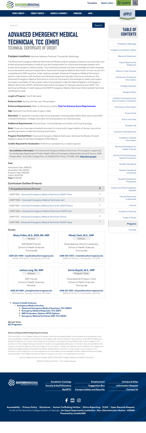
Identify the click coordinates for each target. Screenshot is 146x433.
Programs (131, 223)
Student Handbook (127, 163)
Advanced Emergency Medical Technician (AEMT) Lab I (47, 210)
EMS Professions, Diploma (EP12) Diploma (41, 313)
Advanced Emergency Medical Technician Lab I (43, 199)
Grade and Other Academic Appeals (123, 189)
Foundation (77, 13)
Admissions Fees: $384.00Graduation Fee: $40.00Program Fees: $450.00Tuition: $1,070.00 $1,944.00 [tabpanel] (19, 172)
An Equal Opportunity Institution (78, 410)
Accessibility (13, 407)
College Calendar (128, 85)
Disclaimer (45, 407)
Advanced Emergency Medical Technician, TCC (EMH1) (47, 308)
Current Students (37, 13)
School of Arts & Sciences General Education (124, 156)
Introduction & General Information (126, 78)
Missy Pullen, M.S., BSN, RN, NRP (31, 235)
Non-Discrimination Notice (111, 410)
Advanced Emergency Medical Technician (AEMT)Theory (47, 205)
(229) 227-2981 (17, 290)
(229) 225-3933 (67, 255)
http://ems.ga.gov (88, 156)
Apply (127, 14)
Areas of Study (129, 217)
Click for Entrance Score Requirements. (77, 106)
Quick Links (107, 2)
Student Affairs (129, 91)
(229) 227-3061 (66, 290)
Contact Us (132, 389)
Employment (98, 381)
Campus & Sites (130, 381)
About (90, 13)
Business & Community (59, 13)
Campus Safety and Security (90, 389)
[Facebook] (66, 400)
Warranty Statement (127, 55)
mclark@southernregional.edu (89, 255)
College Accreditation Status (123, 49)
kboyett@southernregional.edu (89, 290)
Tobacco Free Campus (126, 70)
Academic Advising (127, 211)
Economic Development (125, 131)
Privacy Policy (29, 407)
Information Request (127, 385)
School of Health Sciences (24, 302)
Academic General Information (127, 139)
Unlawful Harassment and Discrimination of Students (124, 99)
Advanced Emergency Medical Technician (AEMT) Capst (46, 222)
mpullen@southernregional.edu (39, 255)
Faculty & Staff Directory (58, 385)
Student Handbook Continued (127, 171)
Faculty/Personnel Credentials (128, 197)
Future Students (18, 13)
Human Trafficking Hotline (66, 407)
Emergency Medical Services (30, 305)
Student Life (130, 125)
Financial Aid (130, 113)
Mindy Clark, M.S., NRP (81, 235)
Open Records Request (123, 407)
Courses (132, 229)
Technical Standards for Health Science (125, 147)
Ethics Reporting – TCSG (95, 407)
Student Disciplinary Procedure (127, 180)
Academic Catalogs (61, 381)
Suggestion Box (96, 385)
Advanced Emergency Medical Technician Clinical (43, 216)
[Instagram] (79, 400)
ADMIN (131, 410)
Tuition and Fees (129, 119)
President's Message (126, 43)
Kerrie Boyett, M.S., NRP (81, 270)
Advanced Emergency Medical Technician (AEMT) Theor (46, 194)
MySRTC (126, 2)
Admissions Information (125, 106)
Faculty (133, 205)
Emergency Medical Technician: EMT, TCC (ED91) (44, 315)
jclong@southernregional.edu (38, 290)
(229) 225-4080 (16, 255)
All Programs (15, 324)
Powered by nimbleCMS (73, 413)
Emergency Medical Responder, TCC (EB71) (41, 310)
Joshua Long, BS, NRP (31, 270)
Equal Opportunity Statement (127, 63)
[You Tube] (72, 400)
